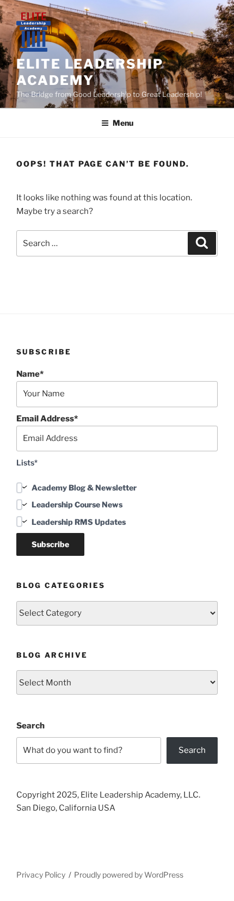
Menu (123, 122)
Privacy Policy (40, 874)
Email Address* (47, 419)
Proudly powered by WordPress (128, 874)
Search (30, 726)
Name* (30, 374)
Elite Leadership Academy (89, 72)
